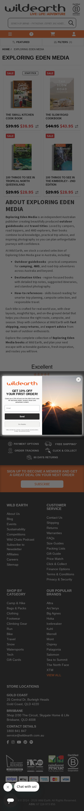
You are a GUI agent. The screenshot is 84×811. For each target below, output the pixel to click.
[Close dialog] (78, 380)
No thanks (22, 424)
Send (21, 416)
